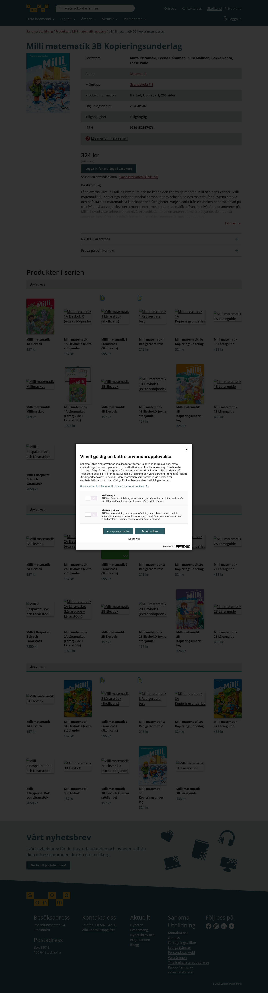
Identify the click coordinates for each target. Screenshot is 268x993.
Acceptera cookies (118, 531)
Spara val (134, 538)
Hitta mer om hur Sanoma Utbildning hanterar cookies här (114, 486)
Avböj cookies (150, 531)
